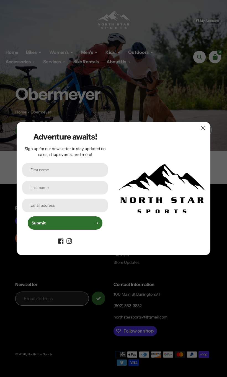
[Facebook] (61, 240)
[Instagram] (69, 240)
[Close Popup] (203, 128)
